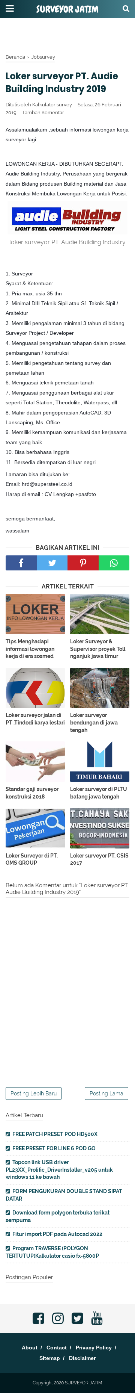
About (30, 1348)
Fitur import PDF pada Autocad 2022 (57, 1234)
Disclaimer (82, 1358)
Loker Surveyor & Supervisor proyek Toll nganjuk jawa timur (97, 648)
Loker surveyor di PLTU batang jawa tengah (98, 793)
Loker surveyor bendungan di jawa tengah (94, 722)
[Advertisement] (67, 35)
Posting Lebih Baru (33, 1094)
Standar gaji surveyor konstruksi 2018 (32, 793)
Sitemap (49, 1358)
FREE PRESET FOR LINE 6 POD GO (54, 1148)
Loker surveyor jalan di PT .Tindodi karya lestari (35, 719)
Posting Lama (106, 1094)
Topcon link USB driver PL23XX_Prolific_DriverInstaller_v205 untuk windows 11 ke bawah (59, 1169)
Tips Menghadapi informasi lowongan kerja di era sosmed (30, 648)
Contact (56, 1348)
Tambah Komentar (43, 112)
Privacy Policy (94, 1348)
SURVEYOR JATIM (67, 9)
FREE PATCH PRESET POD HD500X (55, 1134)
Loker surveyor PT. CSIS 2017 (99, 859)
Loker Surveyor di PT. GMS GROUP (32, 859)
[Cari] (126, 8)
